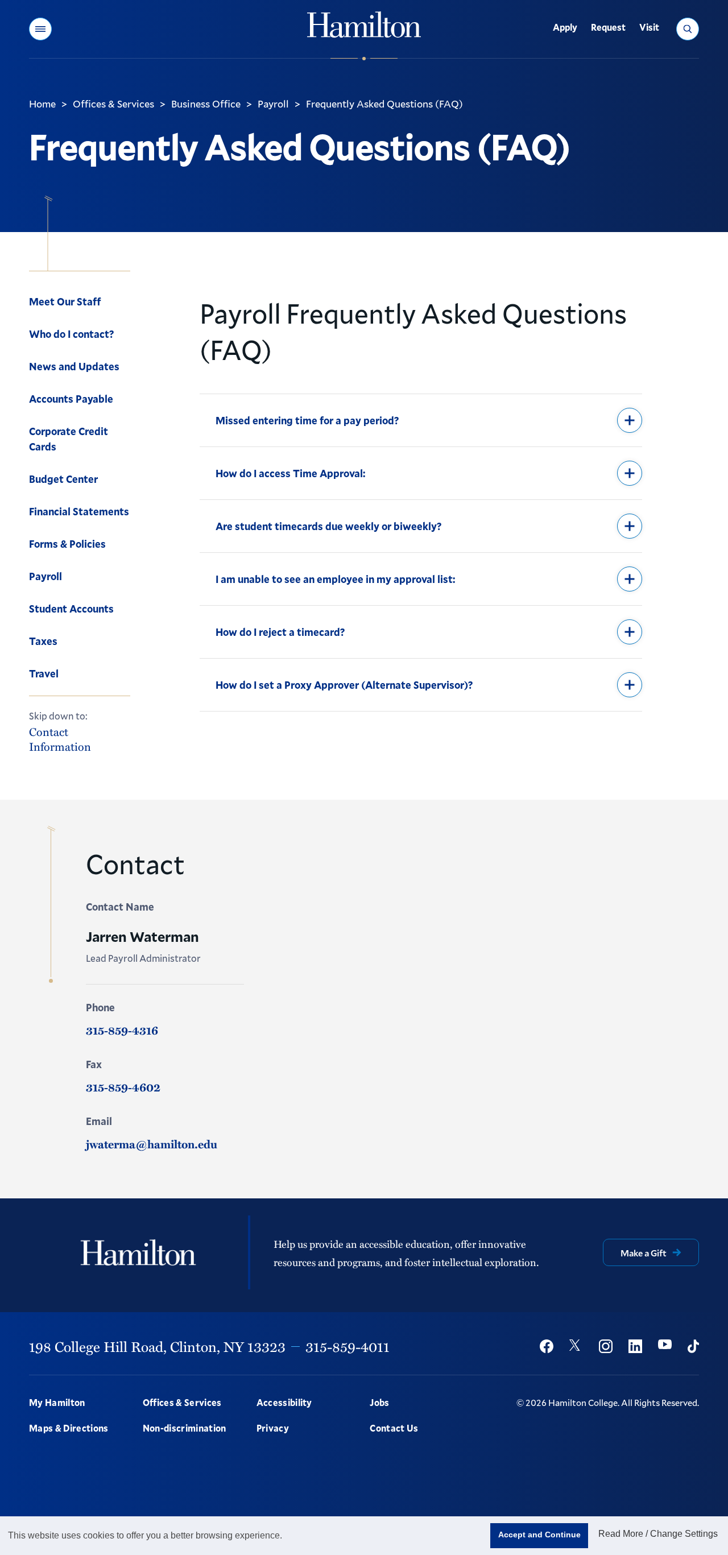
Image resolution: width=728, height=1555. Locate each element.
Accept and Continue (539, 1534)
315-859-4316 (122, 1030)
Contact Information (60, 739)
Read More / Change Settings (658, 1534)
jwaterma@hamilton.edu (151, 1143)
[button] (40, 29)
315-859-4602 (123, 1086)
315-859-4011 (347, 1346)
